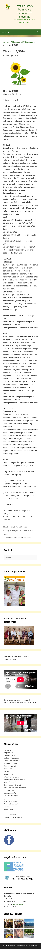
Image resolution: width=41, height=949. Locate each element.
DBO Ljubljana (27, 42)
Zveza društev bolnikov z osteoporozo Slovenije (24, 11)
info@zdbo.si (18, 904)
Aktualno (15, 42)
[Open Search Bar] (38, 32)
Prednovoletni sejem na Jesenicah (20, 537)
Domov (6, 42)
